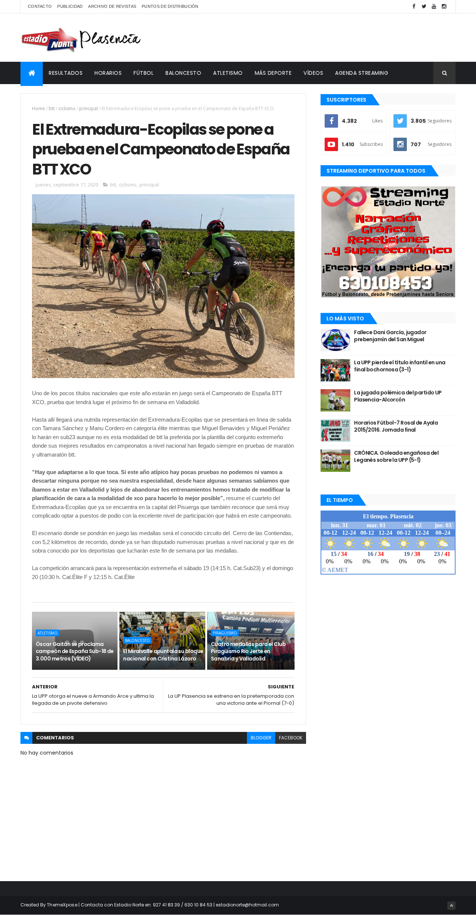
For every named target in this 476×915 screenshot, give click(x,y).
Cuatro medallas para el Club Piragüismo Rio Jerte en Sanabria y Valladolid (248, 651)
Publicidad (70, 6)
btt (52, 108)
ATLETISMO (228, 73)
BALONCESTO (183, 73)
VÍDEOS (313, 73)
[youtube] (434, 6)
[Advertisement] (320, 37)
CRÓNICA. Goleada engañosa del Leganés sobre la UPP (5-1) (396, 456)
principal (88, 108)
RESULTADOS (66, 73)
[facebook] (414, 6)
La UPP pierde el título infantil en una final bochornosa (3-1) (399, 366)
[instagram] (444, 6)
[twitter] (424, 6)
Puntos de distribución (170, 6)
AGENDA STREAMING (361, 73)
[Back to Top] (451, 906)
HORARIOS (108, 73)
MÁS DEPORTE (273, 73)
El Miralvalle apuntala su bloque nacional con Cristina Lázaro (163, 654)
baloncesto (137, 640)
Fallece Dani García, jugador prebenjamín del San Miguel (390, 336)
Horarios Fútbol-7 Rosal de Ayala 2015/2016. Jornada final (396, 426)
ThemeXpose (62, 905)
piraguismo (225, 633)
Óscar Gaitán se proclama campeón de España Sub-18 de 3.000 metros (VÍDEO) (75, 651)
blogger (261, 738)
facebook (290, 738)
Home (38, 108)
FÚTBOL (144, 73)
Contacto (40, 6)
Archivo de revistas (112, 6)
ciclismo (66, 108)
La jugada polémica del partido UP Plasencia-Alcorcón (398, 396)
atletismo (48, 633)
